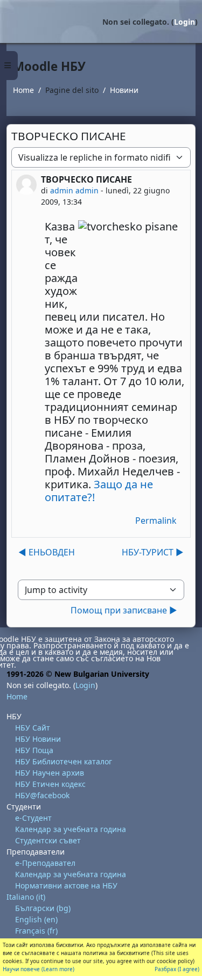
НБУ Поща (34, 750)
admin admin (74, 190)
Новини (124, 90)
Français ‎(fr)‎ (36, 931)
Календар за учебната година (70, 829)
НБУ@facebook (42, 795)
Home (23, 90)
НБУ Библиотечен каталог (63, 761)
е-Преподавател (45, 863)
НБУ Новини (38, 739)
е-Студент (33, 818)
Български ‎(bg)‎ (43, 908)
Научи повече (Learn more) (38, 969)
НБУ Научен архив (49, 773)
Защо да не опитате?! (99, 490)
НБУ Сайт (32, 727)
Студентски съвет (48, 840)
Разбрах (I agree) (177, 969)
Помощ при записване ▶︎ (124, 610)
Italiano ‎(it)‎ (25, 897)
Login (184, 22)
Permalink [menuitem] (156, 520)
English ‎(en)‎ (36, 919)
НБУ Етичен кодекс (50, 784)
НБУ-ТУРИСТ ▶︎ (153, 552)
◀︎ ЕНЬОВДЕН (46, 552)
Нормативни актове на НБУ (66, 885)
